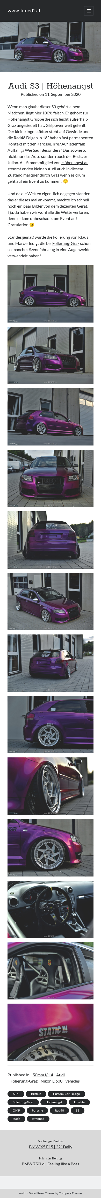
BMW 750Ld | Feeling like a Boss (50, 1163)
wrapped (38, 1119)
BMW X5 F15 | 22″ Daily (50, 1146)
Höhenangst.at (74, 162)
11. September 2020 (63, 94)
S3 (77, 1110)
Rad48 (59, 1110)
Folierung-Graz (65, 243)
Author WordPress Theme (36, 1193)
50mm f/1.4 (43, 1074)
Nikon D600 (51, 1080)
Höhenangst (54, 1102)
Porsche (37, 1110)
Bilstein (36, 1094)
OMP (16, 1110)
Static (16, 1119)
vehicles (73, 1080)
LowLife (79, 1102)
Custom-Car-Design (66, 1094)
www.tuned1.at (24, 11)
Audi (60, 1074)
